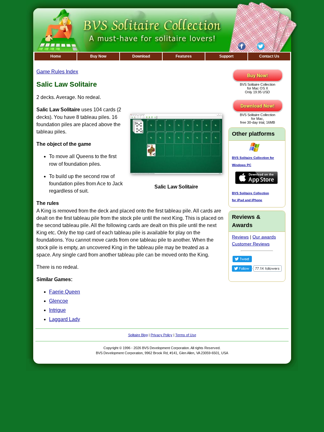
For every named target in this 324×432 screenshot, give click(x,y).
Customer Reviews (251, 243)
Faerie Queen (64, 291)
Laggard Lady (64, 319)
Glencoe (58, 301)
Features (184, 56)
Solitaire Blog (138, 335)
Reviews (240, 236)
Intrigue (57, 310)
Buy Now (98, 56)
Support (226, 56)
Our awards (264, 236)
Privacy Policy (161, 335)
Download (141, 56)
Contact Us (269, 56)
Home (55, 56)
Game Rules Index (57, 71)
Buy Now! (257, 75)
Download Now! (257, 105)
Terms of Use (185, 335)
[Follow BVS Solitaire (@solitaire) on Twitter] (257, 270)
